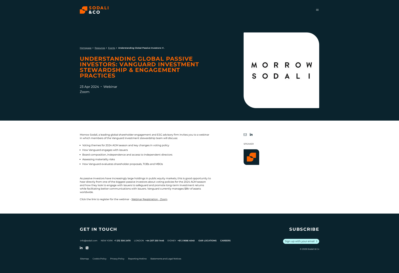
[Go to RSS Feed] (87, 247)
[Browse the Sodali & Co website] (94, 10)
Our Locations (207, 240)
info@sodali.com (88, 240)
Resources (100, 48)
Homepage (85, 48)
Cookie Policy (99, 258)
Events (111, 48)
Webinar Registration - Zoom (149, 199)
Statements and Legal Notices (165, 258)
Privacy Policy (117, 258)
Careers (225, 240)
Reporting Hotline (137, 258)
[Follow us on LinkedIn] (81, 247)
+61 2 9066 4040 (186, 240)
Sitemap (84, 258)
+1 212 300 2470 (122, 240)
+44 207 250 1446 (154, 240)
